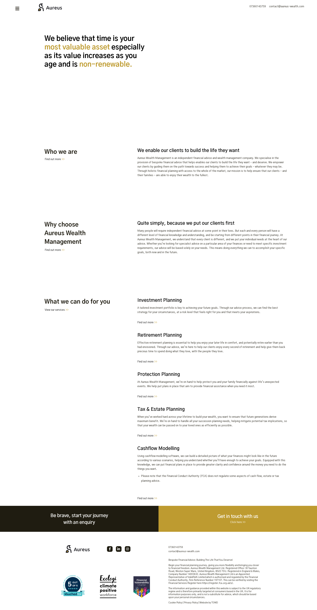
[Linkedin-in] (119, 549)
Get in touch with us (237, 516)
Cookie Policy (175, 603)
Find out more (55, 159)
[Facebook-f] (110, 549)
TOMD (214, 603)
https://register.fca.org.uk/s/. (218, 583)
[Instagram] (127, 549)
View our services (57, 310)
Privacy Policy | (191, 603)
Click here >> (238, 522)
